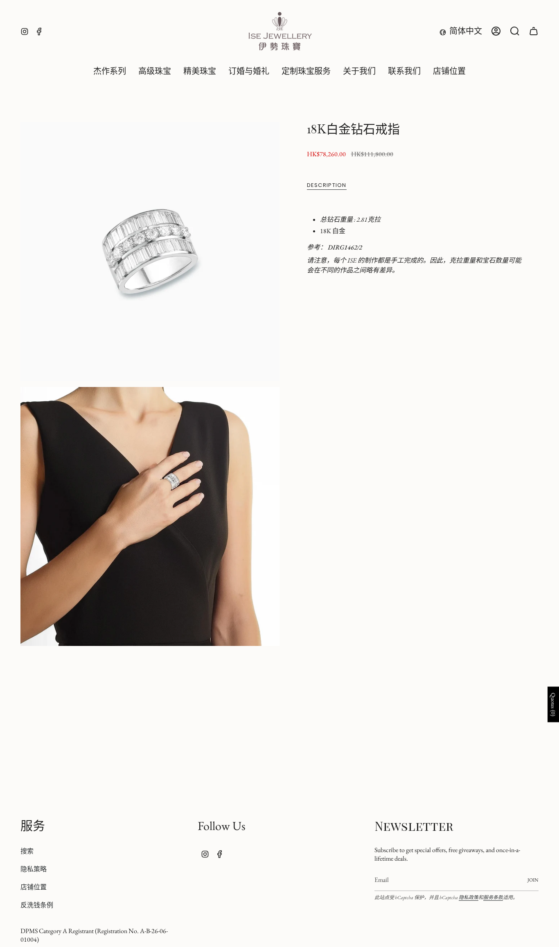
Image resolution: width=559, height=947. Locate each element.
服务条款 (493, 897)
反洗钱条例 (36, 905)
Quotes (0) (553, 704)
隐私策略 (33, 869)
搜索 (27, 851)
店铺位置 (33, 887)
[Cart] (533, 31)
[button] (154, 71)
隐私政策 (468, 897)
